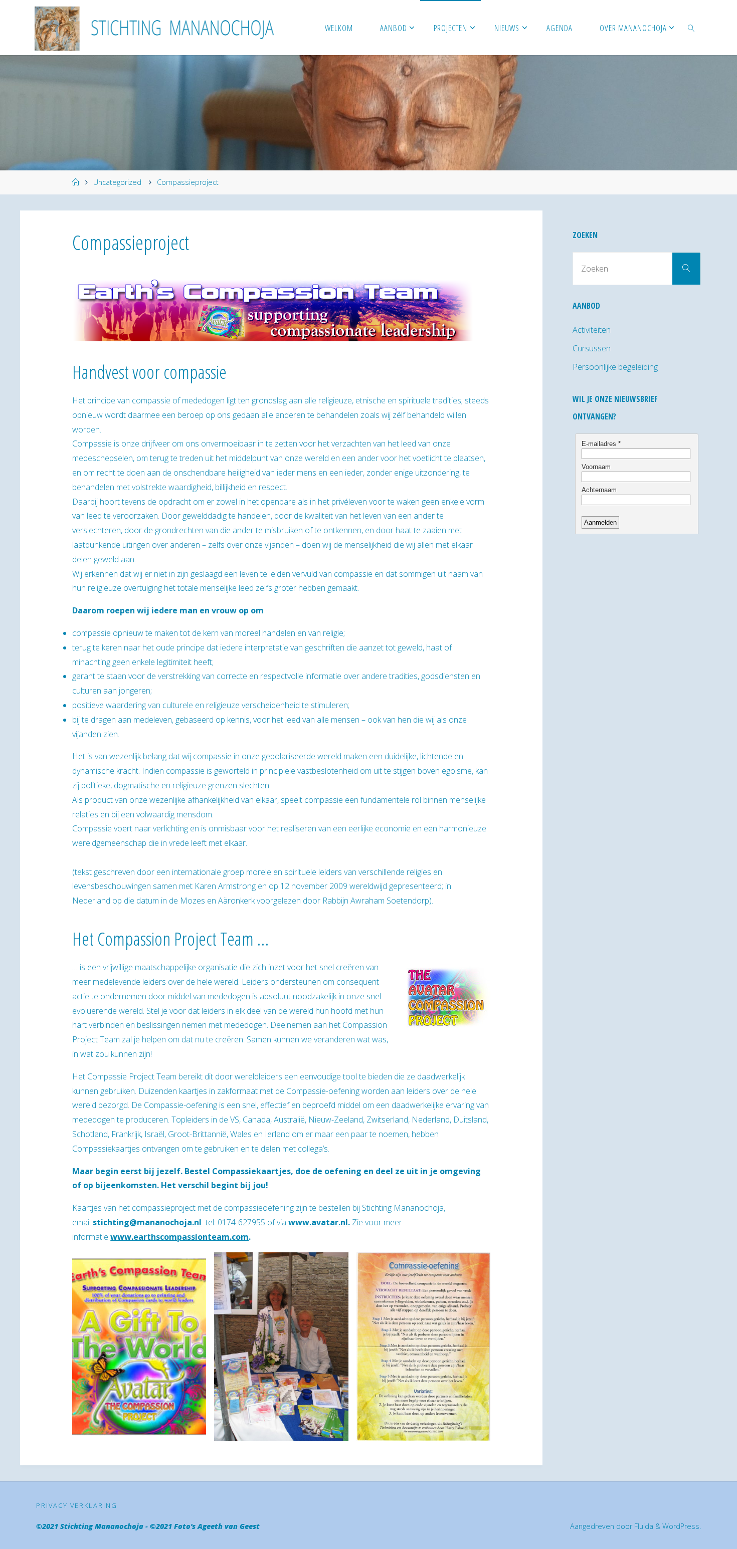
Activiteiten (592, 329)
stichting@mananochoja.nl (147, 1222)
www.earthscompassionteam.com (179, 1236)
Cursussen (592, 348)
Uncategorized (117, 182)
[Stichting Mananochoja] (159, 27)
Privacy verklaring (76, 1505)
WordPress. (681, 1526)
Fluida (642, 1526)
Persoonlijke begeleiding (615, 366)
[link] (691, 27)
